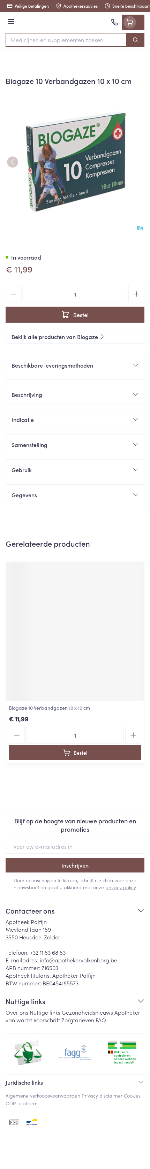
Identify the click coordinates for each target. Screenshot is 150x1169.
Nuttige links (45, 1012)
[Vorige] (12, 162)
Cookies (132, 1095)
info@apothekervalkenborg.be (78, 960)
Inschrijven (75, 865)
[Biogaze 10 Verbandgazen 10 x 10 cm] (75, 632)
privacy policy (120, 887)
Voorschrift (46, 1020)
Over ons (17, 1012)
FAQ (101, 1020)
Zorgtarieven (77, 1020)
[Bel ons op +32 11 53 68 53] (114, 22)
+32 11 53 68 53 (48, 952)
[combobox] (66, 40)
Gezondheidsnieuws (87, 1012)
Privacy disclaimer (102, 1095)
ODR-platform (22, 1103)
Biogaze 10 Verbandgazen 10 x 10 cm (49, 707)
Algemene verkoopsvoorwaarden (43, 1095)
